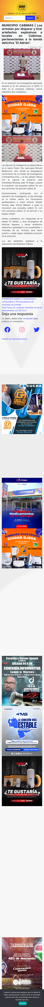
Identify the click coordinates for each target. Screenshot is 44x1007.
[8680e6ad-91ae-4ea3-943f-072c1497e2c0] (22, 409)
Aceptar (23, 1003)
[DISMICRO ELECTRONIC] (22, 115)
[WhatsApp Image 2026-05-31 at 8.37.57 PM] (22, 964)
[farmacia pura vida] (22, 503)
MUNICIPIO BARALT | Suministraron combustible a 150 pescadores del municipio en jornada (19, 302)
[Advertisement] (22, 362)
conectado (28, 318)
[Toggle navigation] (37, 18)
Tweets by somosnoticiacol (14, 339)
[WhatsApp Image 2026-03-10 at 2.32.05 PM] (22, 731)
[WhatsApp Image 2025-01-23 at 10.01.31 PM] (22, 272)
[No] (41, 998)
